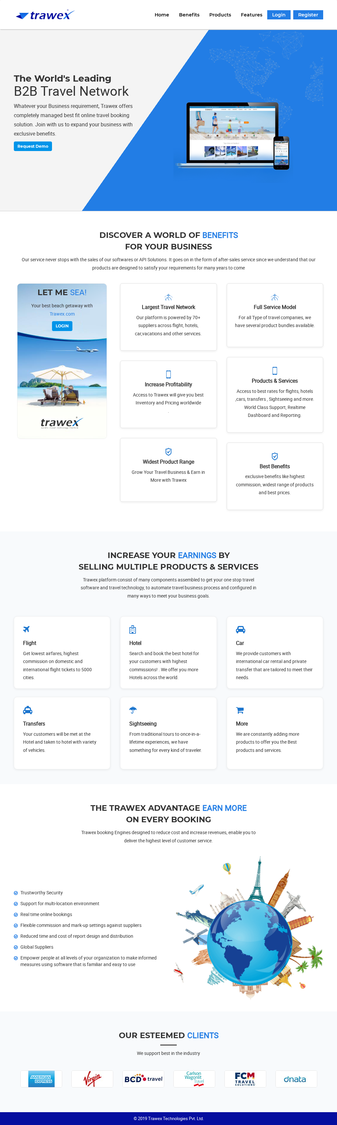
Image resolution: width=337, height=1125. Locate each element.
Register (308, 15)
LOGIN (62, 325)
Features (251, 15)
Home (162, 15)
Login (279, 15)
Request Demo (32, 146)
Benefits (189, 15)
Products (220, 15)
